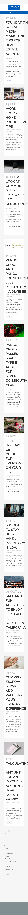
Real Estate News (9, 871)
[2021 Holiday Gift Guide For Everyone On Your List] (14, 425)
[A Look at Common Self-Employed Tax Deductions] (14, 166)
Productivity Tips (9, 869)
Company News (9, 853)
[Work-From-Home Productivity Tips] (14, 94)
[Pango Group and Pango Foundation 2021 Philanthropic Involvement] (14, 245)
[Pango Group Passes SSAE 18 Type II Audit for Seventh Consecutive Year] (14, 330)
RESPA (7, 874)
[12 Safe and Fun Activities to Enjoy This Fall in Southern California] (14, 582)
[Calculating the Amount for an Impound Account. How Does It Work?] (14, 748)
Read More (9, 80)
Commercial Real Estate (11, 851)
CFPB (6, 848)
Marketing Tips (8, 866)
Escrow (17, 711)
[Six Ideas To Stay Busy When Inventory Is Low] (14, 510)
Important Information (10, 861)
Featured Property (9, 858)
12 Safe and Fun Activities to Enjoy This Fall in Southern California (16, 609)
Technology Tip (9, 877)
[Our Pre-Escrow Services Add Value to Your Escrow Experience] (14, 662)
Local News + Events (10, 864)
